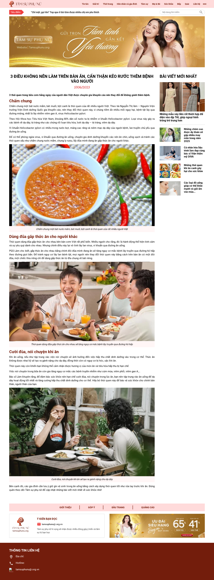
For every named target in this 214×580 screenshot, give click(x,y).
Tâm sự (144, 4)
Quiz (187, 4)
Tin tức (85, 4)
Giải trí (96, 4)
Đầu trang (118, 507)
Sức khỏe (168, 4)
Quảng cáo (147, 507)
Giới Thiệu (65, 507)
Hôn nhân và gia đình (127, 4)
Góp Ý (91, 507)
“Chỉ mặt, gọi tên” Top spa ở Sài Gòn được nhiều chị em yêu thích (65, 12)
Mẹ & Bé (156, 4)
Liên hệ (196, 4)
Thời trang (108, 4)
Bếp (179, 4)
